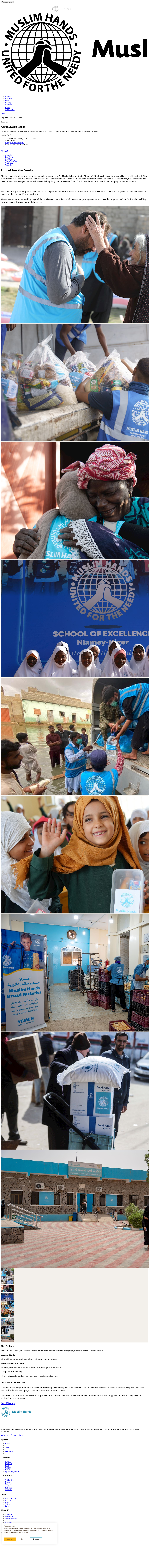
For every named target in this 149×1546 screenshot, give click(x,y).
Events (7, 1482)
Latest (7, 1506)
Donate (7, 108)
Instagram (8, 1488)
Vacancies (8, 165)
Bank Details (9, 157)
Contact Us (9, 163)
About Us (8, 104)
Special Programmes (12, 1472)
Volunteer (5, 1435)
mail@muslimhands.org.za (14, 143)
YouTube (8, 1490)
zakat (7, 100)
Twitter (7, 1486)
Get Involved (9, 1480)
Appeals (8, 96)
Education (8, 1464)
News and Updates (11, 1498)
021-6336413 (10, 110)
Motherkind (9, 1451)
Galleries (8, 1502)
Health (7, 1470)
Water (7, 1466)
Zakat (7, 1447)
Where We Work (11, 161)
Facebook (8, 1484)
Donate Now (17, 1435)
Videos (7, 1504)
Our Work (8, 98)
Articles (8, 1500)
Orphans (8, 102)
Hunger (7, 1468)
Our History (9, 159)
